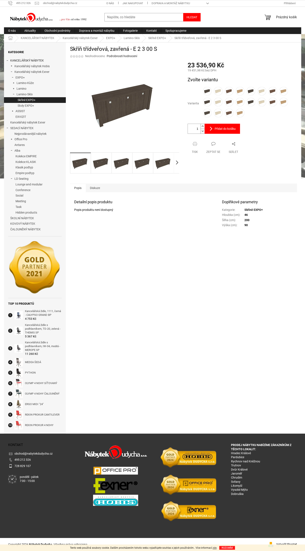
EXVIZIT (21, 116)
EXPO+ (20, 77)
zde (215, 547)
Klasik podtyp (24, 167)
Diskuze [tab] (95, 188)
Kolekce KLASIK (26, 162)
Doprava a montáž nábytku (171, 3)
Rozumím (227, 547)
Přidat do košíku (225, 128)
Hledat (192, 17)
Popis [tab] (78, 188)
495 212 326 (22, 459)
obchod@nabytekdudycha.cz (33, 453)
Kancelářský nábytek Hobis (32, 66)
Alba (17, 150)
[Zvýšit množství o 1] (202, 126)
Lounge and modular (29, 184)
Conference (23, 190)
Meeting (21, 201)
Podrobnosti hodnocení (122, 56)
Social (19, 195)
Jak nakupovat (132, 3)
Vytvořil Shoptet (286, 544)
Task (19, 207)
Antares (19, 145)
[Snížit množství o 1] (202, 131)
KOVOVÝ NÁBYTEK (22, 223)
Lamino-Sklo (25, 94)
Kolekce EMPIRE (26, 156)
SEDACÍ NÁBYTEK (22, 128)
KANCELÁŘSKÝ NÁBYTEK (27, 60)
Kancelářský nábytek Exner (31, 71)
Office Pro (20, 139)
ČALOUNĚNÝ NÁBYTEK (25, 229)
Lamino (21, 88)
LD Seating (21, 178)
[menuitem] (12, 30)
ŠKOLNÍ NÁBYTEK (22, 218)
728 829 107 (22, 466)
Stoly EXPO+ (26, 105)
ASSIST (20, 111)
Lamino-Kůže (25, 83)
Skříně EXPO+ (26, 100)
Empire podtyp (25, 173)
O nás (110, 3)
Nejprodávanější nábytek (30, 133)
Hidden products (26, 212)
